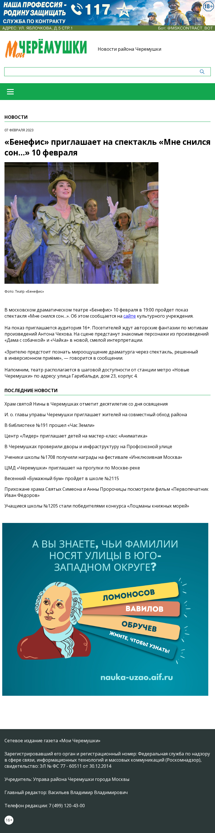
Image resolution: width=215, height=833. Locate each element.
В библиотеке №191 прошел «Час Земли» (49, 425)
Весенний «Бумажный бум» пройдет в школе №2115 (61, 478)
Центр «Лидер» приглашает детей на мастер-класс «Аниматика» (76, 436)
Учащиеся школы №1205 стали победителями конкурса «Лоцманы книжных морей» (96, 506)
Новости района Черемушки (129, 49)
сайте (129, 316)
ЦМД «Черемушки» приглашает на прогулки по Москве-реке (72, 468)
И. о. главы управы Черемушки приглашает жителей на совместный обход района (95, 414)
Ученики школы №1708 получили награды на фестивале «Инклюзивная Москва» (93, 457)
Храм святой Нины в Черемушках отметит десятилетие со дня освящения (86, 404)
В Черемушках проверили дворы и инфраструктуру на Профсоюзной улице (88, 446)
